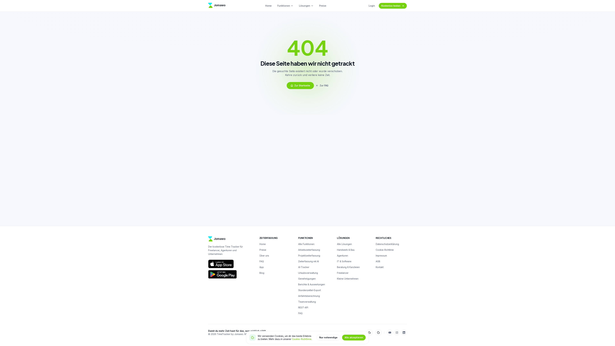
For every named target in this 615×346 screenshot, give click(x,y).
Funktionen (283, 5)
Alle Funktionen (306, 244)
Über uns (264, 255)
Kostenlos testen (390, 5)
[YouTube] (390, 332)
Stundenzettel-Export (309, 290)
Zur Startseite (302, 85)
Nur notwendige (328, 337)
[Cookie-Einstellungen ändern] (378, 332)
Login (372, 5)
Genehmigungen (307, 278)
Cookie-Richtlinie (301, 339)
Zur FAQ (324, 85)
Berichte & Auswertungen (311, 284)
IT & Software (344, 261)
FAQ (261, 261)
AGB (378, 261)
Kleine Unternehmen (347, 278)
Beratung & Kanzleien (348, 267)
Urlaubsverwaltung (308, 273)
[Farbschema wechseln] (369, 332)
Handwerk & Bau (346, 249)
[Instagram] (397, 332)
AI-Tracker (303, 267)
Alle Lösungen (344, 244)
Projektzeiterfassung (309, 255)
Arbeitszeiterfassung (309, 249)
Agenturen (342, 255)
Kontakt (380, 267)
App (261, 267)
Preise (322, 5)
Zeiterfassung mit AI (308, 261)
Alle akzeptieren (354, 337)
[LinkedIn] (404, 332)
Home (268, 5)
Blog (261, 273)
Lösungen (304, 5)
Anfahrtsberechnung (309, 296)
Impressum (381, 255)
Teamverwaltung (307, 301)
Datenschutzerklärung (387, 244)
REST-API (303, 307)
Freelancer (342, 273)
